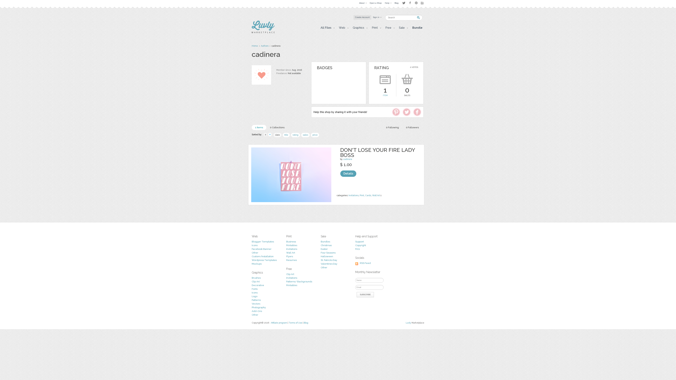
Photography (259, 307)
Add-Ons (257, 311)
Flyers (289, 256)
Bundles (325, 241)
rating (295, 135)
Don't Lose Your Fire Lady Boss (377, 152)
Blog (306, 323)
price (315, 135)
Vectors (256, 303)
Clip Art (256, 281)
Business (291, 241)
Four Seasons (328, 252)
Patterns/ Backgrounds (299, 281)
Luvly (408, 323)
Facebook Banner (261, 249)
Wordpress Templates (264, 260)
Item (385, 95)
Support (359, 241)
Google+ (422, 3)
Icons (255, 245)
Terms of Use (295, 323)
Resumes (291, 260)
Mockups (257, 263)
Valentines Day (329, 263)
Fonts (255, 289)
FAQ (357, 249)
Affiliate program (279, 323)
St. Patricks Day (329, 260)
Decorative (258, 285)
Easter (324, 249)
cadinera (347, 159)
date (277, 135)
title (286, 135)
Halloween (327, 256)
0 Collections (277, 127)
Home (255, 46)
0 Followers (412, 127)
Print (362, 195)
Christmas (326, 245)
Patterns (256, 300)
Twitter (404, 3)
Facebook (410, 3)
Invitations (354, 195)
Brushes (256, 278)
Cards (368, 195)
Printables (291, 245)
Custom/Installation (263, 256)
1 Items (259, 127)
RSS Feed (365, 263)
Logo (254, 296)
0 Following (392, 127)
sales (305, 135)
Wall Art (376, 195)
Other (255, 252)
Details (348, 173)
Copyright (360, 245)
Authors (264, 46)
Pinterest (416, 3)
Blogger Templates (263, 241)
